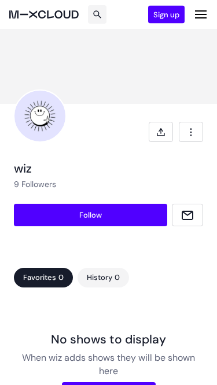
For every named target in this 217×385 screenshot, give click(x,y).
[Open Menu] (201, 14)
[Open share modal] (161, 132)
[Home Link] (44, 14)
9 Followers (35, 184)
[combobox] (191, 132)
